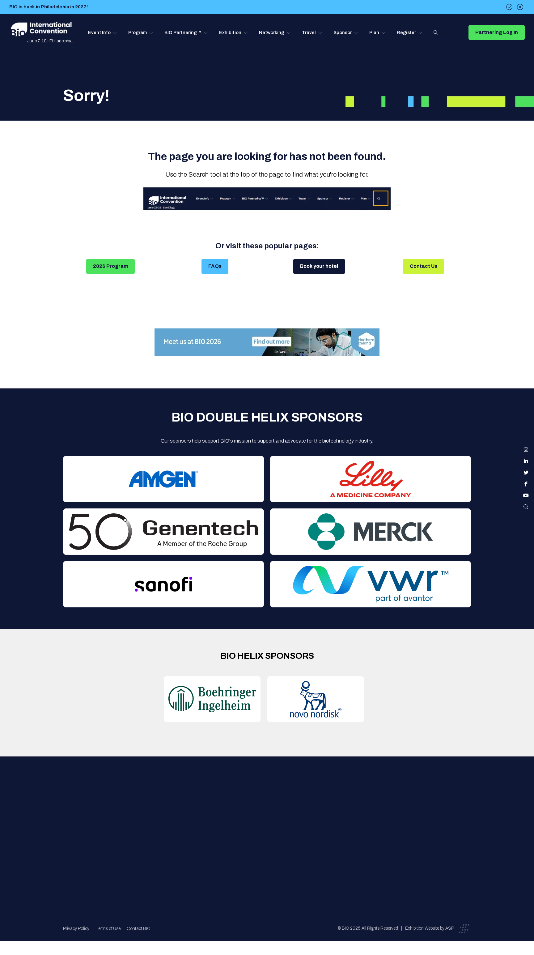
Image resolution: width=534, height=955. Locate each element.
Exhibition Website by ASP (429, 928)
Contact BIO (138, 928)
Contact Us (423, 266)
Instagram (526, 450)
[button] (102, 32)
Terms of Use (108, 928)
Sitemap (265, 852)
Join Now (170, 828)
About (166, 803)
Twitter (526, 473)
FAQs (215, 266)
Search (436, 32)
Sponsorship (270, 840)
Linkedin (526, 461)
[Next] (509, 7)
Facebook (526, 484)
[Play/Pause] (520, 7)
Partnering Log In (496, 32)
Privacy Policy (76, 928)
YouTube (526, 495)
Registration (270, 828)
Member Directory (179, 815)
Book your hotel (319, 266)
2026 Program (110, 266)
